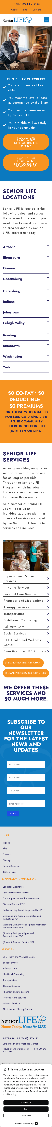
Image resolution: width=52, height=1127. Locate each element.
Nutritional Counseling (13, 974)
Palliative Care (10, 968)
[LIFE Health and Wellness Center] (26, 642)
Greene (9, 268)
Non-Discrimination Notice (16, 892)
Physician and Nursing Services (18, 1009)
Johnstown (11, 312)
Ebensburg (11, 257)
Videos (6, 842)
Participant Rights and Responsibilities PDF (24, 910)
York (6, 367)
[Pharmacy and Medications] (26, 600)
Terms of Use (9, 872)
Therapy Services (11, 986)
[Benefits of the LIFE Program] (26, 651)
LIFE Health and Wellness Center (19, 957)
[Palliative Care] (26, 626)
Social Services (10, 962)
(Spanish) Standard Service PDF (18, 942)
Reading (9, 334)
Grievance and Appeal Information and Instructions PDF (22, 917)
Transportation (10, 980)
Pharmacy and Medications (16, 992)
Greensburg (12, 278)
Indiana (9, 301)
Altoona (9, 246)
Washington (12, 356)
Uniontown (11, 345)
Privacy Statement (11, 866)
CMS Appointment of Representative (21, 898)
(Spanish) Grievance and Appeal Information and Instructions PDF (24, 926)
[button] (46, 20)
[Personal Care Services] (26, 594)
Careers (37, 9)
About (14, 9)
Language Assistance (13, 886)
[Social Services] (26, 633)
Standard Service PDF (14, 904)
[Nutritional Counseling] (26, 620)
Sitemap (7, 860)
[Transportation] (26, 613)
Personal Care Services (14, 997)
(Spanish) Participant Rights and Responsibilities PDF (18, 935)
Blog (25, 9)
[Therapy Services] (26, 607)
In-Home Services (11, 1003)
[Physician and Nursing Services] (26, 578)
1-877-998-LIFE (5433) (27, 4)
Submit (13, 813)
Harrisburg (11, 290)
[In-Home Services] (26, 587)
